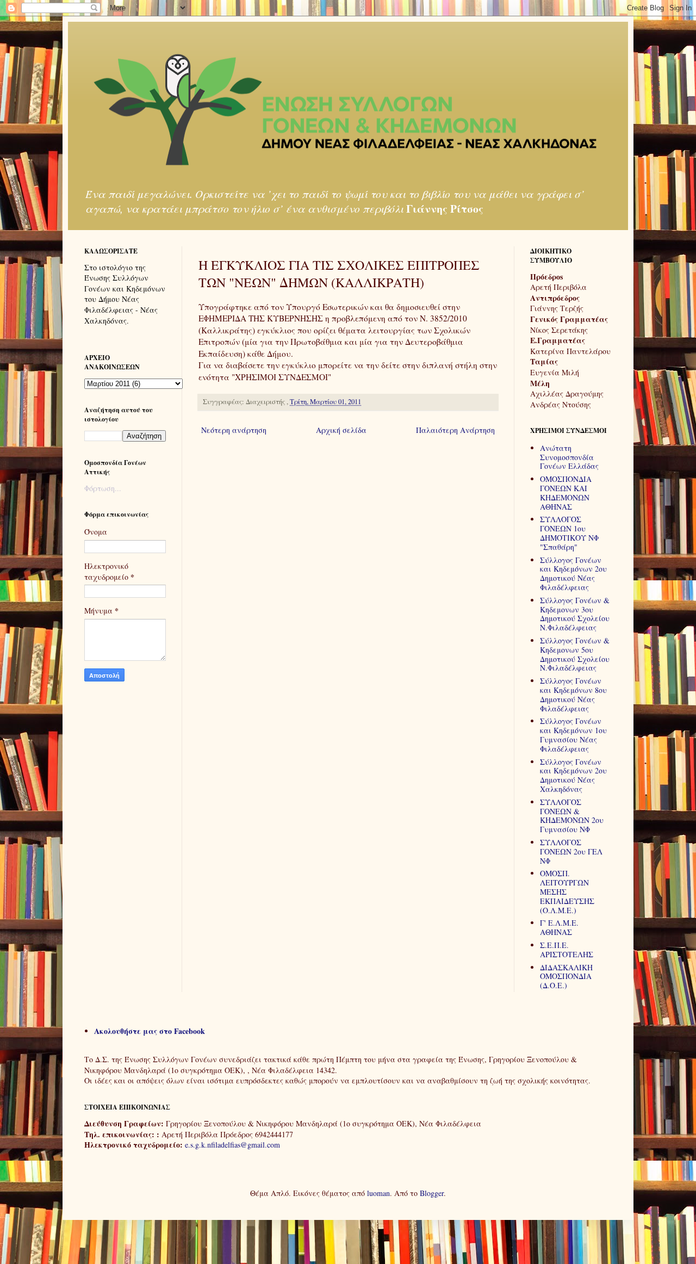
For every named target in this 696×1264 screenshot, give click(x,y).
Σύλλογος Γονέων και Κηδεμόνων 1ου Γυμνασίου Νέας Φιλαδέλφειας (573, 734)
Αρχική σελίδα (341, 430)
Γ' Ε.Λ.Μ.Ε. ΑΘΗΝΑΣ (559, 927)
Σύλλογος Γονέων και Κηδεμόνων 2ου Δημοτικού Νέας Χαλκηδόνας (573, 775)
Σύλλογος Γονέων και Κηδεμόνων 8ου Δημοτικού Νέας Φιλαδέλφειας (573, 694)
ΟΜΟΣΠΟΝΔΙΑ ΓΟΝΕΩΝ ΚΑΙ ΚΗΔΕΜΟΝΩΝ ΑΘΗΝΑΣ (566, 492)
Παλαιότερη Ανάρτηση (455, 430)
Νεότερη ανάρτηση (233, 430)
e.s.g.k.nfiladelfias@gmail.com (232, 1144)
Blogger (432, 1193)
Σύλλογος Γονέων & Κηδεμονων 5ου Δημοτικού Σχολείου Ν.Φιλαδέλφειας (575, 654)
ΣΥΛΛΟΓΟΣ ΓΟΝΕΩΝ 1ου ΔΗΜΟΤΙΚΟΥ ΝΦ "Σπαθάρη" (569, 533)
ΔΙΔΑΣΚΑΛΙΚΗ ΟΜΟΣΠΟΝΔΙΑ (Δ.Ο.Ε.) (566, 976)
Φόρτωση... (102, 488)
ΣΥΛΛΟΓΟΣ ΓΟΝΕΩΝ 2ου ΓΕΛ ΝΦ (571, 851)
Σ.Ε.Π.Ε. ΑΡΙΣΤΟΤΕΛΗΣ (566, 949)
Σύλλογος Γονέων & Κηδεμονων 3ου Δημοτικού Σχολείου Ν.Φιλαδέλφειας (575, 614)
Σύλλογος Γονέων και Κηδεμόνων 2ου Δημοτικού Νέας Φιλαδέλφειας (573, 573)
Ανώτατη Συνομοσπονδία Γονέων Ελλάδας (569, 457)
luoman (378, 1193)
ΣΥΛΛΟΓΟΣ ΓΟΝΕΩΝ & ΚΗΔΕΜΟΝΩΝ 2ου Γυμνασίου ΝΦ (572, 815)
